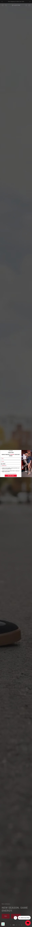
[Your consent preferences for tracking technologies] (3, 924)
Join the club (11, 475)
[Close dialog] (31, 451)
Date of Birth (3, 463)
